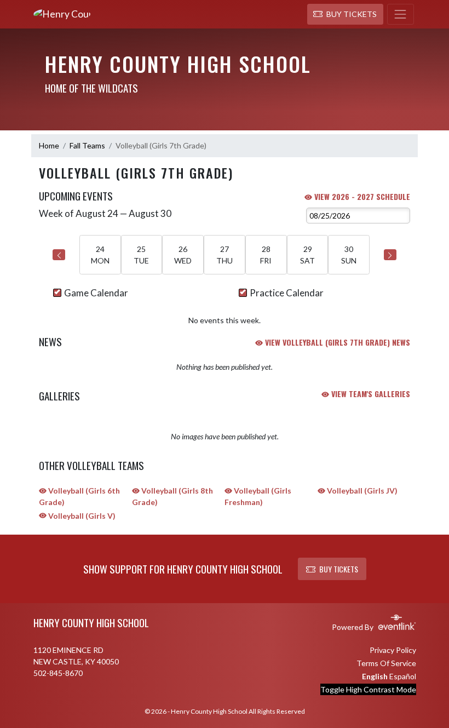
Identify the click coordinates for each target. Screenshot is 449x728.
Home (49, 145)
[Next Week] (390, 254)
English (375, 676)
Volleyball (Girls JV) (361, 490)
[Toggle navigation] (400, 14)
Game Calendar (96, 293)
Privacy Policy (393, 650)
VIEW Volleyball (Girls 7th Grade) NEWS (336, 342)
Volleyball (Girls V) (81, 515)
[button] (345, 14)
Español (402, 676)
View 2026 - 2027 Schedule (361, 196)
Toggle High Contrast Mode (368, 689)
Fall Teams (87, 145)
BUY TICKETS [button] (338, 569)
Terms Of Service (386, 663)
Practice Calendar (287, 293)
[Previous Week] (59, 254)
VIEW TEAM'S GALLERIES (369, 393)
